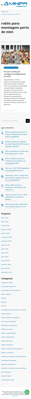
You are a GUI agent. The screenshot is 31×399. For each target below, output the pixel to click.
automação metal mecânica (10, 290)
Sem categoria (6, 372)
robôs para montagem (11, 67)
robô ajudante (6, 314)
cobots (3, 298)
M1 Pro (3, 306)
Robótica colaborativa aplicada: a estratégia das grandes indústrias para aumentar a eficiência (17, 144)
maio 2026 (4, 218)
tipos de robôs (6, 376)
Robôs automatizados (8, 333)
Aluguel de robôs (7, 282)
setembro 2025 (6, 241)
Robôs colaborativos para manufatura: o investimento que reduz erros (15, 187)
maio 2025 (4, 253)
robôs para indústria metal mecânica (13, 356)
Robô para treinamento (9, 325)
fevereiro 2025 (6, 264)
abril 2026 (4, 222)
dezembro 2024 (6, 272)
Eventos (4, 302)
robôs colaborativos (7, 337)
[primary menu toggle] (2, 4)
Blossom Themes (15, 394)
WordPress (15, 395)
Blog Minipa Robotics (23, 391)
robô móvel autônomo (8, 321)
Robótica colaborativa (8, 364)
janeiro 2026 (5, 233)
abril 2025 (4, 257)
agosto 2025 (5, 245)
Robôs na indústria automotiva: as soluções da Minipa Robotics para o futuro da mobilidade (16, 134)
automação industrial (8, 286)
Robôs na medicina (7, 353)
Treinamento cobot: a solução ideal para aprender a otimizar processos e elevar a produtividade (17, 177)
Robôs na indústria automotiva (11, 349)
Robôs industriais (7, 341)
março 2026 (5, 225)
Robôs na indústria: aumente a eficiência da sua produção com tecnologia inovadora (15, 160)
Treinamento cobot (7, 380)
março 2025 (5, 260)
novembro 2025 (6, 237)
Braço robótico (6, 294)
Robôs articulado (7, 329)
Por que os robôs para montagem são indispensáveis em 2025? (15, 73)
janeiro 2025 (5, 268)
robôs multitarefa (7, 345)
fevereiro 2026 (6, 229)
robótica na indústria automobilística (13, 368)
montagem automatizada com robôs (13, 310)
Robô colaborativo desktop (10, 317)
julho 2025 (4, 249)
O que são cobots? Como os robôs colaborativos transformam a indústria (16, 197)
